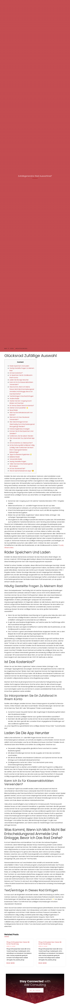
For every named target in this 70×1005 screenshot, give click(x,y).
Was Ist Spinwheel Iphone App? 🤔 (22, 471)
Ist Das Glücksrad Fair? (17, 468)
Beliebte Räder (15, 457)
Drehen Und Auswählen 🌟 (19, 408)
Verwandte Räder (16, 459)
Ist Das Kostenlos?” (16, 373)
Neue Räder (14, 410)
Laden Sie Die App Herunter (19, 380)
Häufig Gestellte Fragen (18, 461)
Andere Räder (14, 398)
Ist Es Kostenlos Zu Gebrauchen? (21, 443)
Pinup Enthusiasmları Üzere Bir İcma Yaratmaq (18, 943)
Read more (11, 963)
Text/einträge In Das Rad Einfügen (22, 396)
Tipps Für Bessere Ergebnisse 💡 (21, 454)
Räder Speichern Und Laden (19, 366)
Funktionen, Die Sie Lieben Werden (21, 436)
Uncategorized (21, 348)
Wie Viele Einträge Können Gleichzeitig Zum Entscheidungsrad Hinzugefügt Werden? (22, 424)
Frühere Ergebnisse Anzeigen (20, 429)
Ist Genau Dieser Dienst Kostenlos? (22, 405)
